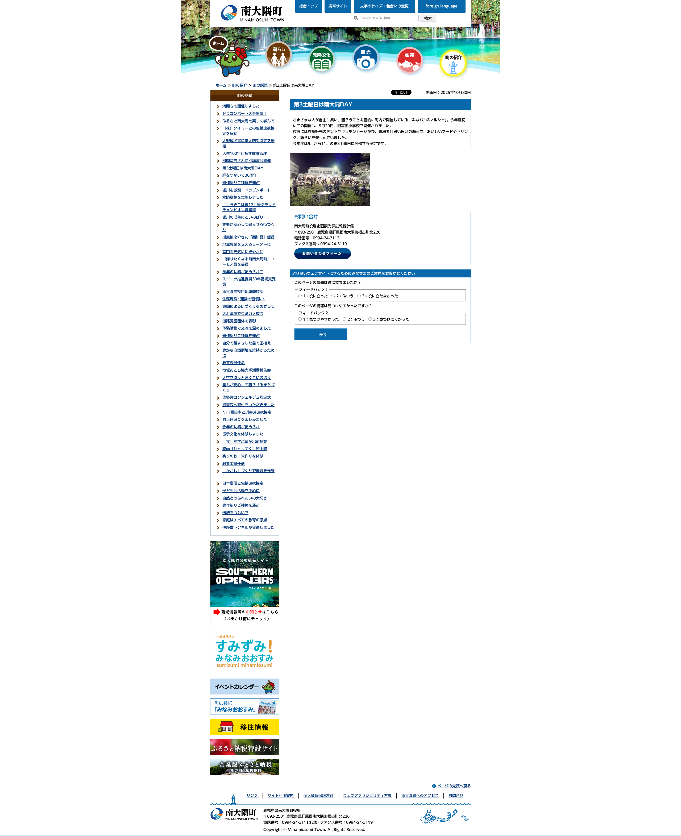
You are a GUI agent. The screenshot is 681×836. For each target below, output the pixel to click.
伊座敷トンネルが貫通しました (248, 527)
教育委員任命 (233, 363)
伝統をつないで (235, 513)
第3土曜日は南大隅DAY (242, 168)
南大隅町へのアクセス (420, 795)
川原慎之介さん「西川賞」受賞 (248, 237)
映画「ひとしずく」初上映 (244, 449)
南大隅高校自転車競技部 (242, 291)
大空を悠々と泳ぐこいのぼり (246, 378)
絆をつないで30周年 (239, 175)
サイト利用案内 (281, 795)
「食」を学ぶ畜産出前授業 (244, 441)
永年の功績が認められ (241, 427)
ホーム (221, 85)
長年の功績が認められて (242, 272)
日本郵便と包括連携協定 (242, 483)
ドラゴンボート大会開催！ (244, 113)
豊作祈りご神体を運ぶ (241, 183)
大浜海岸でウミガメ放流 (242, 313)
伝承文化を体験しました (242, 434)
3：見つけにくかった (391, 319)
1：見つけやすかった (321, 319)
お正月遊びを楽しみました (244, 419)
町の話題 (260, 85)
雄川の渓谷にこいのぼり (242, 217)
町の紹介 (239, 85)
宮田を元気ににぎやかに (242, 252)
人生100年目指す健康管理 (244, 153)
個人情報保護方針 (318, 795)
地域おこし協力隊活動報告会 (246, 370)
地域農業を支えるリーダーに (246, 244)
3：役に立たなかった (380, 296)
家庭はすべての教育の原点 (244, 520)
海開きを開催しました (241, 106)
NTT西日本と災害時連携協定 (246, 412)
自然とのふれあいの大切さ (244, 498)
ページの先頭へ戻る (454, 786)
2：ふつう (345, 296)
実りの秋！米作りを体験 (242, 456)
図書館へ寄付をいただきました (248, 405)
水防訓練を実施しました (242, 197)
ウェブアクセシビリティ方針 (367, 795)
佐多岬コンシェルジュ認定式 (246, 397)
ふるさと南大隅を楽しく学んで (248, 121)
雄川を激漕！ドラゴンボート (246, 190)
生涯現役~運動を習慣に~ (243, 299)
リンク (252, 795)
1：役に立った (315, 296)
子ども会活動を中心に (241, 491)
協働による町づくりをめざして (248, 306)
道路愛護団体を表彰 (239, 321)
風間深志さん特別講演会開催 (246, 161)
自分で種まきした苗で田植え (246, 343)
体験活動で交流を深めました (246, 328)
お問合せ (456, 795)
